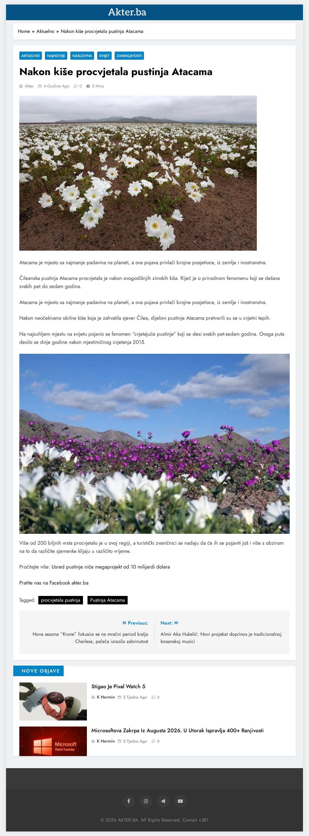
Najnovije (56, 55)
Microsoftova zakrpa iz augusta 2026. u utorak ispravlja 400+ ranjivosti (177, 730)
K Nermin (106, 697)
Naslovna (82, 55)
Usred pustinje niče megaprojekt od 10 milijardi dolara (111, 566)
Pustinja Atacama (107, 600)
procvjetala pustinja (60, 600)
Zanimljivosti (129, 55)
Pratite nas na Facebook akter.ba (53, 582)
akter (29, 86)
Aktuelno (30, 55)
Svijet (104, 55)
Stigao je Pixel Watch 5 (118, 686)
